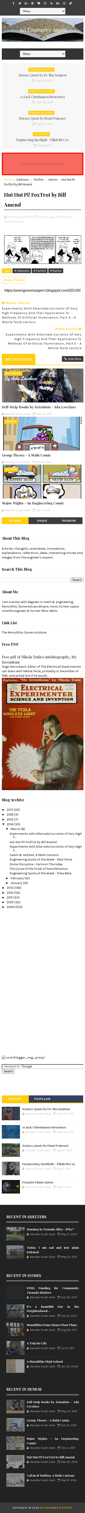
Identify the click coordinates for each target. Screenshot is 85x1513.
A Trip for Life (36, 1343)
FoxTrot (39, 179)
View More (74, 359)
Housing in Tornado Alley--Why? (50, 1229)
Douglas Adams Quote (37, 1182)
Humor (53, 179)
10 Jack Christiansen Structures (42, 97)
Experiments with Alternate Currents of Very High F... (46, 835)
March (15, 829)
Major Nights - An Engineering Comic (33, 503)
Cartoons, (65, 217)
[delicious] (70, 3)
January (16, 883)
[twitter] (19, 3)
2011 (10, 897)
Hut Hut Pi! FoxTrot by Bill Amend (33, 842)
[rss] (51, 3)
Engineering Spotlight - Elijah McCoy (42, 140)
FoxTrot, (9, 221)
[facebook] (13, 3)
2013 (10, 888)
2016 (10, 814)
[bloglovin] (38, 3)
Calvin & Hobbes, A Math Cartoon (34, 855)
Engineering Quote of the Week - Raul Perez (41, 859)
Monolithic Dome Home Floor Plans (52, 1325)
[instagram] (64, 3)
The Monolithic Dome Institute (24, 632)
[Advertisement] (20, 981)
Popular (42, 1099)
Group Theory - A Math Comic (26, 455)
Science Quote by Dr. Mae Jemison (42, 75)
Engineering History (41, 91)
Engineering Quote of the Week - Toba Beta (40, 873)
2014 (10, 824)
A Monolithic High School (45, 1361)
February (17, 878)
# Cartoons (21, 270)
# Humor (55, 270)
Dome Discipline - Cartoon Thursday (36, 864)
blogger (15, 520)
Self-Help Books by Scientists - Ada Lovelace (39, 407)
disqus (42, 520)
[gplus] (26, 3)
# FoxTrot (40, 270)
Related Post (18, 359)
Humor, (19, 221)
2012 (10, 893)
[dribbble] (45, 3)
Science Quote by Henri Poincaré (42, 118)
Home (8, 179)
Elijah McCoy (41, 134)
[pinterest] (32, 3)
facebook (69, 520)
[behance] (58, 3)
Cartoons (22, 179)
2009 (11, 907)
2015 (10, 819)
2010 (10, 902)
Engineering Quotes (41, 69)
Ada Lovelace (13, 373)
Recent (15, 1099)
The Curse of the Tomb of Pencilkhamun (39, 869)
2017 (10, 810)
